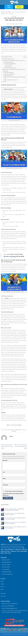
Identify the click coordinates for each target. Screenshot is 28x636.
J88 (23, 547)
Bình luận (5, 460)
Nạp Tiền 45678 (6, 564)
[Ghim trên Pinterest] (18, 425)
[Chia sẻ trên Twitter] (13, 425)
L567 (5, 551)
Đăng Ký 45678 (6, 560)
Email (4, 478)
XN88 (25, 551)
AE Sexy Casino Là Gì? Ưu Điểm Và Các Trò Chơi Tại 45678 (16, 527)
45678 (2, 12)
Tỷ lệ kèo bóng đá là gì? (8, 59)
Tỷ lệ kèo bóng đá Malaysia (10, 63)
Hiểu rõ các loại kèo (9, 75)
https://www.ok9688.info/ (7, 549)
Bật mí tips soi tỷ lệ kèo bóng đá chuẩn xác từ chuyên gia (14, 70)
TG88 (5, 553)
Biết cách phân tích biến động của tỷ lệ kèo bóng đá (15, 78)
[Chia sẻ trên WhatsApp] (8, 425)
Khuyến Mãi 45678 (6, 571)
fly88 (17, 549)
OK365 (9, 553)
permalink (14, 431)
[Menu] (2, 2)
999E (2, 551)
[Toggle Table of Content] (24, 57)
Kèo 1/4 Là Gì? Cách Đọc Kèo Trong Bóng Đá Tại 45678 (20, 446)
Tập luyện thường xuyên (10, 74)
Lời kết (4, 81)
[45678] (14, 2)
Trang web (5, 484)
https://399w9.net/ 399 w (13, 551)
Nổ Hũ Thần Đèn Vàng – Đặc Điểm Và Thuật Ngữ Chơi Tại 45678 (14, 509)
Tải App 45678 (5, 569)
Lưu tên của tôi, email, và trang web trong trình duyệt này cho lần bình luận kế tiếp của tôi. (13, 493)
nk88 (22, 551)
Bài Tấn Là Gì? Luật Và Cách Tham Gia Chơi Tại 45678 (7, 446)
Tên (4, 472)
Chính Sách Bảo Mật (7, 574)
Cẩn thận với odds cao (9, 72)
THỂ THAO (7, 12)
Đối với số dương (9, 65)
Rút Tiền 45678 (6, 567)
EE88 (2, 553)
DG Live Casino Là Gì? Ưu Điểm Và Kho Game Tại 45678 (14, 514)
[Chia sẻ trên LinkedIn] (20, 425)
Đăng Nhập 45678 (6, 562)
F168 (23, 549)
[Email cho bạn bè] (15, 425)
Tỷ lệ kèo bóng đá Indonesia (10, 67)
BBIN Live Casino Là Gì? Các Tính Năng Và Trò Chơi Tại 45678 (15, 523)
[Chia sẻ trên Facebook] (10, 425)
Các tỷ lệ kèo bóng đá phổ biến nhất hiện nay (14, 60)
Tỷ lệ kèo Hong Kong (9, 62)
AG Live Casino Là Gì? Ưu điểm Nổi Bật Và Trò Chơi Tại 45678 (15, 518)
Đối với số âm (9, 66)
